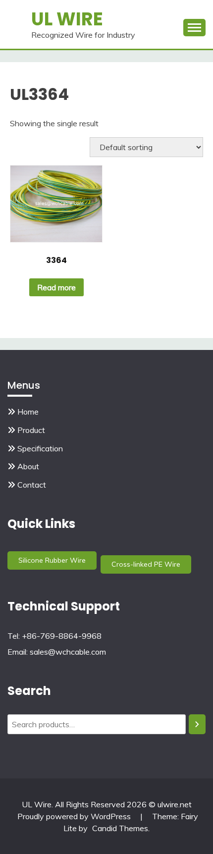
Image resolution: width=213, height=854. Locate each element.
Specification (40, 448)
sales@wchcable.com (68, 652)
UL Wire (67, 19)
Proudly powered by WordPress (75, 816)
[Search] (197, 724)
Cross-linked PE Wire (145, 564)
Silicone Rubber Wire (52, 560)
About (28, 466)
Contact (31, 485)
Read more (56, 287)
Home (28, 412)
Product (31, 430)
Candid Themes (120, 828)
